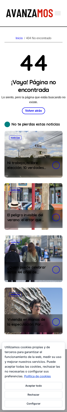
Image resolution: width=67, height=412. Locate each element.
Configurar (34, 403)
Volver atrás (33, 110)
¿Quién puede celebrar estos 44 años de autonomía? (26, 272)
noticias (15, 137)
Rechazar (33, 394)
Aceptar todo (33, 385)
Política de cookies (37, 376)
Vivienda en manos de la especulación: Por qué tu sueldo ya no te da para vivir (26, 326)
